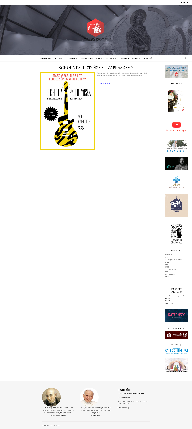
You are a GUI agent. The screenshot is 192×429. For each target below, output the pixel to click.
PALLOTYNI (124, 58)
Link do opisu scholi (103, 83)
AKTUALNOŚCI (45, 58)
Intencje (58, 58)
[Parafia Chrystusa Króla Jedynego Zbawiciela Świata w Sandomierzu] (96, 30)
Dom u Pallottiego (105, 58)
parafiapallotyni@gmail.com (133, 393)
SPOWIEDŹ (148, 58)
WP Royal (56, 425)
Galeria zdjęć (87, 58)
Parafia (71, 58)
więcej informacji (123, 408)
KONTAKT (136, 58)
